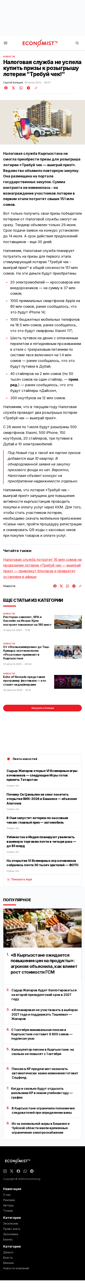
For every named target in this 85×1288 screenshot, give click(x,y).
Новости (9, 57)
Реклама (9, 1200)
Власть (8, 1257)
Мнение (8, 1263)
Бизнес (8, 1239)
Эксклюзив (10, 1223)
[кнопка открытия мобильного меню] (5, 43)
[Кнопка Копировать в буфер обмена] (35, 87)
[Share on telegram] (28, 87)
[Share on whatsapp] (20, 87)
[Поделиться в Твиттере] (13, 87)
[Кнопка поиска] (77, 43)
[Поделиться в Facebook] (6, 87)
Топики (8, 1210)
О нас (7, 1194)
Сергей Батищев (13, 82)
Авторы (8, 1205)
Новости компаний (16, 1268)
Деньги (8, 1252)
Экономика (10, 1234)
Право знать (11, 1228)
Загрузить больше (42, 707)
